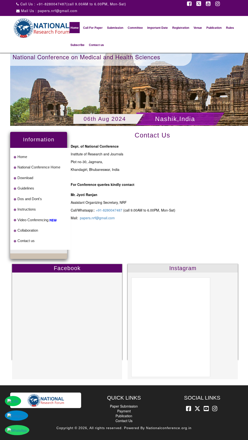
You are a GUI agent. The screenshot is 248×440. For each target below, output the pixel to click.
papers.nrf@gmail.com (97, 217)
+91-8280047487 (109, 210)
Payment (124, 411)
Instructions (26, 209)
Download (25, 178)
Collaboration (27, 230)
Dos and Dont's (29, 199)
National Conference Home (38, 167)
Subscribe (77, 45)
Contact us (96, 45)
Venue (198, 27)
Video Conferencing (32, 220)
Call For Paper (93, 27)
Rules (230, 27)
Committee (135, 27)
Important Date (157, 27)
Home (74, 27)
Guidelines (25, 188)
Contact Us (124, 420)
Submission (115, 27)
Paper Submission (124, 406)
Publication (214, 27)
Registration (180, 27)
